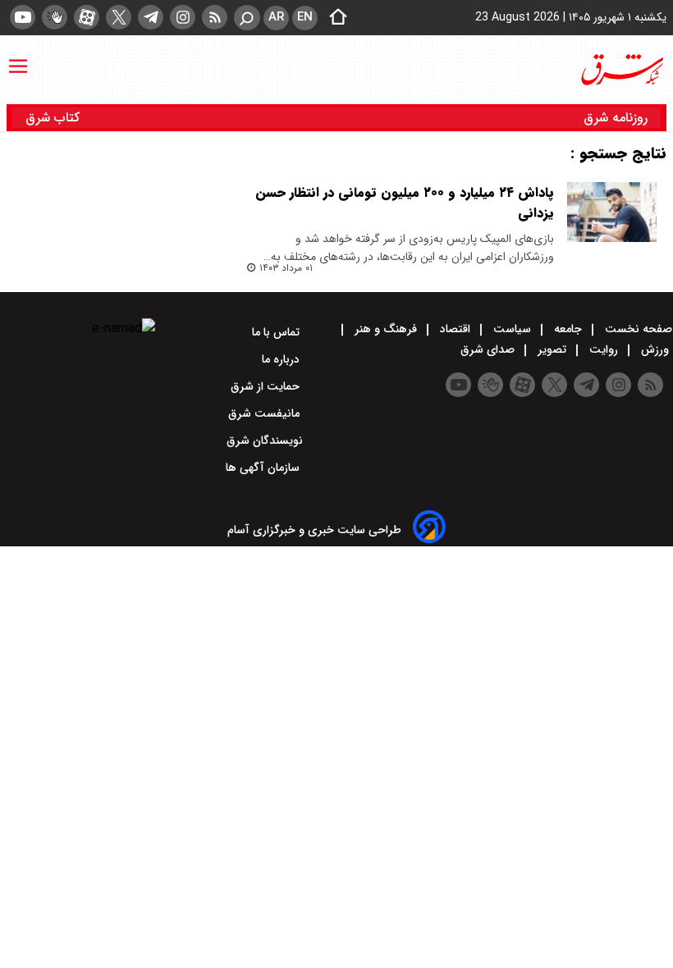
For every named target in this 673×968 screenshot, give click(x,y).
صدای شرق (489, 349)
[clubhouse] (54, 17)
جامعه (568, 329)
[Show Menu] (18, 58)
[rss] (214, 17)
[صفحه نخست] (333, 18)
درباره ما (282, 359)
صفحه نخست (637, 329)
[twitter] (118, 17)
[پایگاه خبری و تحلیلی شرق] (621, 69)
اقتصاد (455, 329)
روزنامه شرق (616, 117)
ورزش (655, 349)
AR (276, 17)
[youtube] (22, 17)
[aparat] (86, 17)
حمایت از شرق (267, 386)
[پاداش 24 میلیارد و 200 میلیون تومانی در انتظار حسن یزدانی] (612, 212)
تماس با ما (277, 332)
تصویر (552, 349)
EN (305, 17)
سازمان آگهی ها (264, 468)
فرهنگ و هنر (385, 329)
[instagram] (182, 17)
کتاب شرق (54, 117)
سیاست (512, 329)
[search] (247, 17)
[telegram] (150, 17)
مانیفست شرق (265, 413)
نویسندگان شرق (265, 440)
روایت (603, 349)
